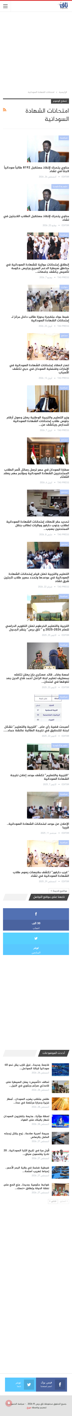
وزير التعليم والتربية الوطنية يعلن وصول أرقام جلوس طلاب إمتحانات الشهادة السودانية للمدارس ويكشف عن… (38, 421)
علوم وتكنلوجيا (60, 186)
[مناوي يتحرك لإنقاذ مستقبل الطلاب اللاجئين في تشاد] (48, 197)
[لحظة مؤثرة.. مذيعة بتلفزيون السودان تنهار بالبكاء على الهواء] (60, 1121)
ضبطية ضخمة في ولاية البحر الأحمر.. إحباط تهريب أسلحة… (27, 1169)
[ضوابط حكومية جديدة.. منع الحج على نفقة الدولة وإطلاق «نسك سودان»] (60, 1189)
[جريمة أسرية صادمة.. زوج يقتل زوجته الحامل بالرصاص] (60, 1138)
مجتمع (64, 336)
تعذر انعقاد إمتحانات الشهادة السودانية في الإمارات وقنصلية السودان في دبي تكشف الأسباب (39, 369)
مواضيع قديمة (59, 891)
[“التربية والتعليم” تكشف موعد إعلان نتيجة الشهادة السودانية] (48, 756)
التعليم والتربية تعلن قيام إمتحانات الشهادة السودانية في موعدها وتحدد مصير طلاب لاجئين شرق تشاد (36, 577)
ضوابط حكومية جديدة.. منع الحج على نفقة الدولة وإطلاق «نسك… (26, 1187)
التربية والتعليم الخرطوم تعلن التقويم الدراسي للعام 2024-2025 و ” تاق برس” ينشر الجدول (37, 627)
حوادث (64, 287)
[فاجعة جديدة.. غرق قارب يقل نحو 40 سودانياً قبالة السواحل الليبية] (60, 1069)
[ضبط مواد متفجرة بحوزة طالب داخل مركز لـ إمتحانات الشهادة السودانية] (48, 298)
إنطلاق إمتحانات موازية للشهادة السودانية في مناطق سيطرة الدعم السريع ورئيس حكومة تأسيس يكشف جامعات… (37, 268)
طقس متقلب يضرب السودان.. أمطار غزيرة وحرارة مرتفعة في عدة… (28, 1101)
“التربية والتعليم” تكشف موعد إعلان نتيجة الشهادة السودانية (39, 777)
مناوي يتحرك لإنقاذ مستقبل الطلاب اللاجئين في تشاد (36, 218)
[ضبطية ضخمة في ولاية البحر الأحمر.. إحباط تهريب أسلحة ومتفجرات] (60, 1172)
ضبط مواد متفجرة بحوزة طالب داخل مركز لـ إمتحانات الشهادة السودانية (40, 318)
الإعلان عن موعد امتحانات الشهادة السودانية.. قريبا (38, 825)
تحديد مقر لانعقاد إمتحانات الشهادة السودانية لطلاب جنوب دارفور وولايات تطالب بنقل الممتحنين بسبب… (37, 525)
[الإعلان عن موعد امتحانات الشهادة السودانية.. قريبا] (48, 805)
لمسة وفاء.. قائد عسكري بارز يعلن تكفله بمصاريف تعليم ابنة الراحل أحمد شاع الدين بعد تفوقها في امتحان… (37, 678)
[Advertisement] (36, 51)
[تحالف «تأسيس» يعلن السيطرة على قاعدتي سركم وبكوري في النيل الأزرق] (60, 1086)
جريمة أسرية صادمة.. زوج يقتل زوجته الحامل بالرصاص (26, 1135)
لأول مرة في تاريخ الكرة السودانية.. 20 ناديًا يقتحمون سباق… (26, 1152)
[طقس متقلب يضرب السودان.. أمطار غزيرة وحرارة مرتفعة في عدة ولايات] (60, 1103)
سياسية (64, 138)
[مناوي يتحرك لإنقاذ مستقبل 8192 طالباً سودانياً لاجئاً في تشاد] (48, 148)
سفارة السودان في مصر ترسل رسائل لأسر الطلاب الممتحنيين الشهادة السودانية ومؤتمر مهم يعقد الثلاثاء (36, 473)
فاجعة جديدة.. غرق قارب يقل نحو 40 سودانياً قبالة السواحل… (27, 1067)
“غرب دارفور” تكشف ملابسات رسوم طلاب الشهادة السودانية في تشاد (41, 874)
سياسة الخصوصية (15, 1404)
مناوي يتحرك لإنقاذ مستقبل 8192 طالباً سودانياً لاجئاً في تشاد (36, 169)
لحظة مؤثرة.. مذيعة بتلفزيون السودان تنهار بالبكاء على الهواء (26, 1118)
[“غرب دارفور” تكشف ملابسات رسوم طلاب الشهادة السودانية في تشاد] (48, 853)
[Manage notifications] (9, 1403)
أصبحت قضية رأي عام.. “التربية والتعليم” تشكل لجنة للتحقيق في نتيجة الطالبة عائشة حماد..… (36, 728)
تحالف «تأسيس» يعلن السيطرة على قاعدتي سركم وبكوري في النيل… (27, 1084)
